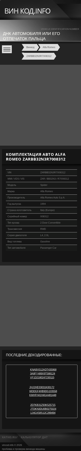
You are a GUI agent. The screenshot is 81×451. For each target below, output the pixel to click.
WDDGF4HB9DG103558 (43, 391)
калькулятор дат (34, 437)
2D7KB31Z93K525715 (42, 405)
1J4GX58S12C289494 (42, 412)
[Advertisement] (40, 105)
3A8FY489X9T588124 (42, 373)
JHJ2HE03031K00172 (41, 387)
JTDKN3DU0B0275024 (43, 408)
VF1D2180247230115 (42, 377)
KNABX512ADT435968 (43, 369)
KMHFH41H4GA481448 (42, 395)
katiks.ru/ (9, 437)
